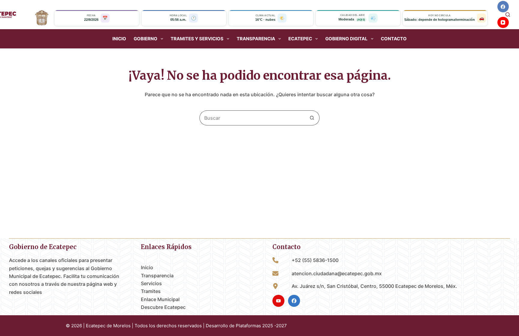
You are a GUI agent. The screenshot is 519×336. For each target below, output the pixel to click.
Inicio (119, 38)
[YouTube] (503, 22)
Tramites (151, 291)
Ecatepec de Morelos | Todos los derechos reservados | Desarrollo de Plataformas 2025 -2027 (186, 325)
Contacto (394, 38)
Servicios (151, 283)
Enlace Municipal (160, 299)
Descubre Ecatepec (163, 307)
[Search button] (312, 117)
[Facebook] (503, 6)
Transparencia (157, 276)
